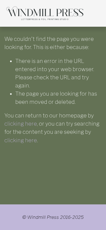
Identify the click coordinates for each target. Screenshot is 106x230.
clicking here (20, 123)
